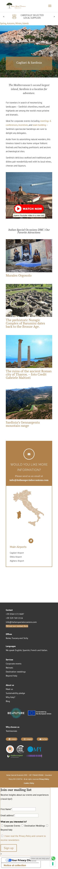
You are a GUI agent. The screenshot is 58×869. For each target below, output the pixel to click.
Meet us (9, 689)
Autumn (10, 23)
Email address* (7, 815)
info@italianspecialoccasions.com (21, 622)
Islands (25, 23)
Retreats (9, 667)
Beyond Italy (11, 675)
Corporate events (13, 663)
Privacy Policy (44, 779)
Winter (18, 23)
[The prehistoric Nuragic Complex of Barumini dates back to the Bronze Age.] (29, 316)
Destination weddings (16, 671)
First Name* (6, 809)
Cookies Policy (29, 783)
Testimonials (11, 731)
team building (39, 125)
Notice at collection (15, 865)
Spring (3, 23)
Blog (8, 701)
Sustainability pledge (15, 693)
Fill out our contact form (17, 626)
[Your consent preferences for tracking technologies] (53, 864)
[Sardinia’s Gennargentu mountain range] (29, 419)
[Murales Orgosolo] (29, 272)
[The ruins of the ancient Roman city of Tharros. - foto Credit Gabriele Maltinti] (29, 367)
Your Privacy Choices (24, 860)
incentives (23, 125)
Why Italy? (10, 697)
